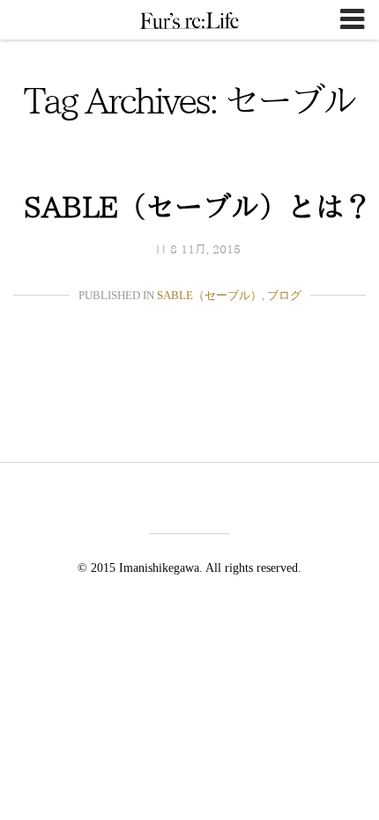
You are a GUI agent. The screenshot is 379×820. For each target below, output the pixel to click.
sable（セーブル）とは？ (198, 207)
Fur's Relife (189, 20)
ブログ (284, 295)
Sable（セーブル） (209, 295)
